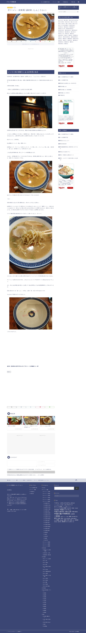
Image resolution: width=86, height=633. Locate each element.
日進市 (46, 534)
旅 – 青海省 (46, 584)
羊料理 (70, 40)
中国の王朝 (61, 30)
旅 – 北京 (45, 560)
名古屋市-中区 (10, 7)
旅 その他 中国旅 (47, 586)
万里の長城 (73, 25)
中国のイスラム (62, 28)
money (44, 487)
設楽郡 (46, 538)
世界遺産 (56, 509)
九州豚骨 (72, 514)
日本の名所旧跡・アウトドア (47, 590)
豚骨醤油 (76, 40)
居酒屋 (76, 35)
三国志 (72, 508)
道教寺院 (59, 521)
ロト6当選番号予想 (45, 2)
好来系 (9, 371)
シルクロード (68, 505)
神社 (65, 40)
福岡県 (45, 610)
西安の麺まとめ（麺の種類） (66, 89)
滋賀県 (45, 608)
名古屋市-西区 (47, 530)
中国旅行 (44, 556)
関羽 (67, 521)
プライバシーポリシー (12, 631)
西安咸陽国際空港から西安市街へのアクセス (69, 147)
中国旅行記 (65, 2)
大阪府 (45, 600)
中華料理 (66, 514)
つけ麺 (66, 20)
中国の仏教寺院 (70, 28)
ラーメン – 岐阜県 (47, 499)
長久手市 (46, 540)
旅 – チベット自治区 (47, 558)
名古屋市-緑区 (47, 528)
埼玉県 (45, 598)
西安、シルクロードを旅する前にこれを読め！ (69, 159)
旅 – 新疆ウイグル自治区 (47, 576)
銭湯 (44, 624)
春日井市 (46, 536)
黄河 (66, 43)
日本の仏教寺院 (67, 518)
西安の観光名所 (63, 143)
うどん (61, 20)
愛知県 (45, 606)
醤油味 (64, 521)
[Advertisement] (30, 58)
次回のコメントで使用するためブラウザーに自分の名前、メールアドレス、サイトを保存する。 (30, 469)
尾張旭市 (46, 532)
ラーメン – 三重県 (47, 491)
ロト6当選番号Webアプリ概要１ (67, 76)
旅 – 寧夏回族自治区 (47, 571)
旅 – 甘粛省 (46, 562)
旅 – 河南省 (46, 578)
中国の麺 (75, 30)
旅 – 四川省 (46, 569)
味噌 (72, 33)
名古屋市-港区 (47, 522)
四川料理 (61, 35)
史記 (67, 33)
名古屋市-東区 (47, 520)
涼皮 (60, 38)
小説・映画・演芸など (47, 620)
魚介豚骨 (61, 43)
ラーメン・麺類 (56, 2)
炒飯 (65, 38)
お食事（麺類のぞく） (47, 617)
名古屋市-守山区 (47, 516)
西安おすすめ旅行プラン (65, 151)
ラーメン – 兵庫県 (47, 495)
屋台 (62, 518)
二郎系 (57, 516)
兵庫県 (45, 596)
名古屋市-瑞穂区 (47, 526)
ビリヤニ (75, 23)
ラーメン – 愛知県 (47, 501)
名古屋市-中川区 (47, 505)
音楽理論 (45, 626)
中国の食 (73, 2)
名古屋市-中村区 (47, 507)
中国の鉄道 (68, 30)
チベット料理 (69, 23)
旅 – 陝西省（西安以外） (47, 567)
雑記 (43, 614)
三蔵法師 (76, 508)
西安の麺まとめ (63, 86)
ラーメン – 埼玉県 (47, 497)
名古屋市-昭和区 (47, 518)
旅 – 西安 (45, 564)
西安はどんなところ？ (64, 140)
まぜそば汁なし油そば (74, 20)
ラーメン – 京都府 (47, 493)
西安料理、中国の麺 (47, 554)
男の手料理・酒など (47, 622)
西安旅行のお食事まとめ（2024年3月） (68, 83)
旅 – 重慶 (45, 582)
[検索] (77, 488)
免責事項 (19, 631)
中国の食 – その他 (47, 552)
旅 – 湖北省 (46, 580)
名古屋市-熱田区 (47, 524)
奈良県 (45, 602)
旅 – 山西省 (46, 573)
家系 (71, 35)
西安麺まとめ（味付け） (65, 92)
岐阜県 (45, 604)
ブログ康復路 (11, 2)
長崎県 (45, 612)
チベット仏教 (62, 23)
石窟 (60, 40)
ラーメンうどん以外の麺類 (63, 25)
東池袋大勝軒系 (73, 518)
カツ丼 (61, 505)
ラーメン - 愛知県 (22, 480)
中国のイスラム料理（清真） (47, 550)
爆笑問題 (70, 38)
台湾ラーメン (61, 33)
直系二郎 (76, 38)
